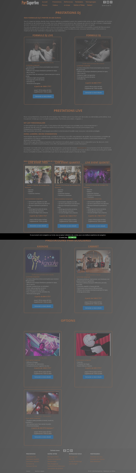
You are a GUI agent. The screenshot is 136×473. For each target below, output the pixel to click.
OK (72, 237)
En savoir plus (63, 237)
